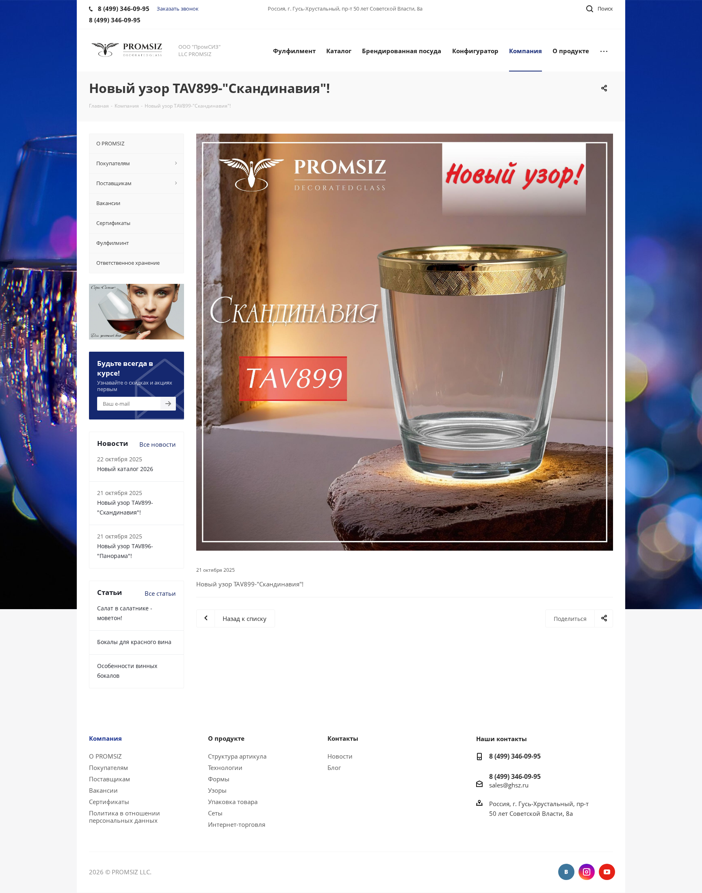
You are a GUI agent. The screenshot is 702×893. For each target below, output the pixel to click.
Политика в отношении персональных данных (124, 816)
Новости (340, 756)
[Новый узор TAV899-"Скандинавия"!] (404, 342)
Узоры (217, 790)
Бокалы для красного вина (134, 642)
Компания (105, 738)
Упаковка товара (233, 802)
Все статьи (160, 593)
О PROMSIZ (105, 756)
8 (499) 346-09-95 (515, 756)
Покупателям (108, 767)
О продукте (226, 738)
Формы (219, 779)
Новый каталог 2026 (125, 469)
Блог (334, 767)
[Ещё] (604, 50)
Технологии (225, 767)
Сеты (215, 813)
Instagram (586, 872)
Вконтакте (566, 872)
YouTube (607, 872)
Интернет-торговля (236, 824)
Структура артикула (237, 756)
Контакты (342, 738)
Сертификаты (109, 802)
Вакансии (103, 790)
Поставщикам (109, 779)
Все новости (157, 444)
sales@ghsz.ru (509, 785)
